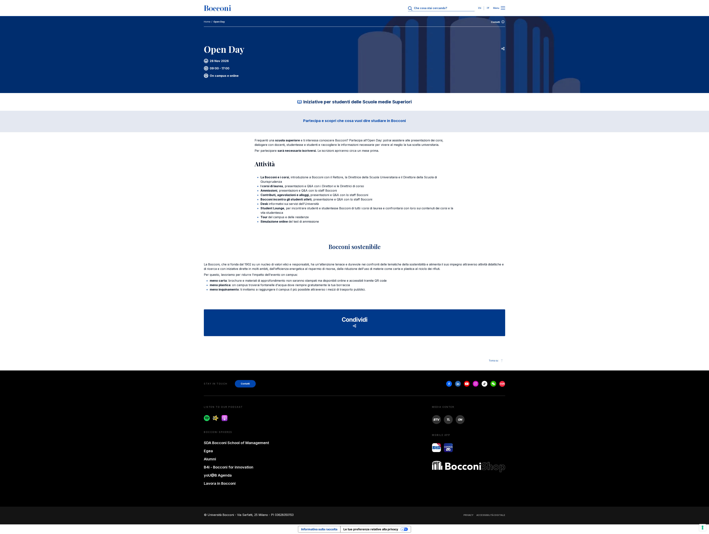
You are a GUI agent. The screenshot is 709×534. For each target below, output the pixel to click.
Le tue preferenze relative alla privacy (370, 529)
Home (207, 21)
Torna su (493, 360)
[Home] (217, 8)
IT (488, 8)
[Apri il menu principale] (503, 8)
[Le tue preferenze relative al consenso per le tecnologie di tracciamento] (702, 527)
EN (479, 8)
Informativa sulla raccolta (319, 529)
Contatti (495, 22)
